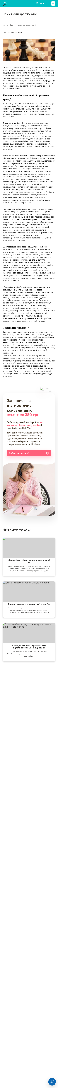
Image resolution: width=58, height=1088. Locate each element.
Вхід (42, 3)
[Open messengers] (52, 1082)
